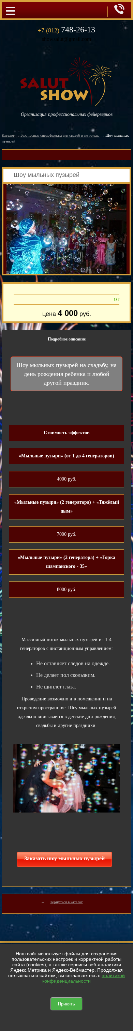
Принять (66, 1003)
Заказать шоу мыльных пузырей (64, 858)
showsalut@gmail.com (66, 39)
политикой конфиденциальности (83, 978)
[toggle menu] (10, 10)
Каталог (8, 135)
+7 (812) (66, 30)
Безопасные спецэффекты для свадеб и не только (60, 135)
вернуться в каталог (66, 902)
